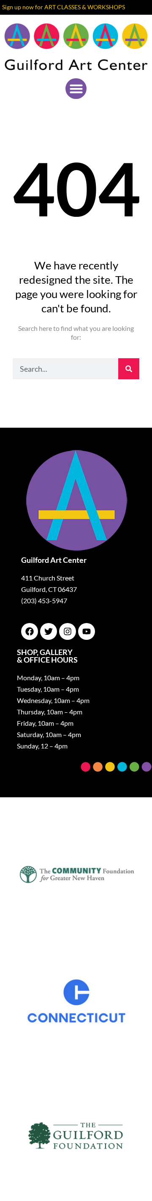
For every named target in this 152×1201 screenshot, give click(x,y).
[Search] (128, 368)
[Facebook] (29, 631)
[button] (76, 88)
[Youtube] (86, 631)
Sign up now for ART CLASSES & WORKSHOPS (63, 7)
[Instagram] (67, 631)
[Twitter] (48, 631)
